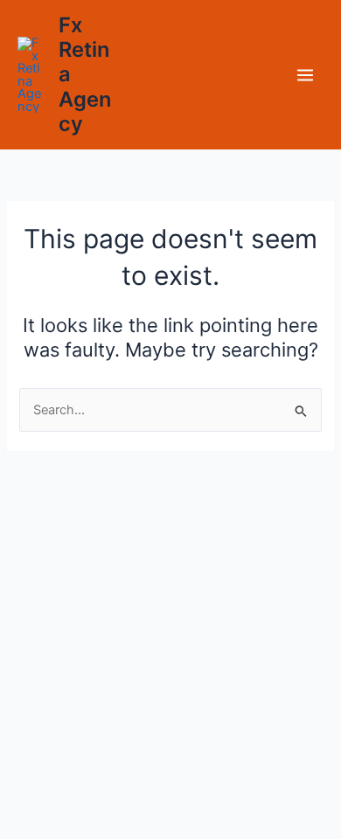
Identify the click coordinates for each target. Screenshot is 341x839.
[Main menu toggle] (305, 75)
